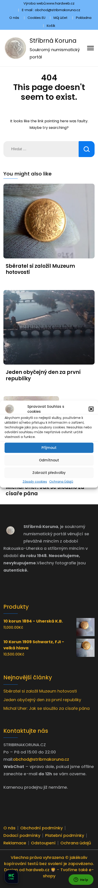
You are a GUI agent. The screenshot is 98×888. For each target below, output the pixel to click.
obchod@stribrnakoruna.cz (41, 759)
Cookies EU (36, 17)
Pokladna (83, 17)
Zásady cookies (35, 481)
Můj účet (60, 17)
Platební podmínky (64, 835)
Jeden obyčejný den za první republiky (43, 375)
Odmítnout (49, 460)
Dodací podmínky (21, 835)
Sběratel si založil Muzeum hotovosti (40, 269)
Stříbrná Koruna (53, 41)
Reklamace (14, 843)
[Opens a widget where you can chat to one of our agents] (80, 880)
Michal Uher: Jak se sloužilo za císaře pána (45, 490)
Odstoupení (43, 843)
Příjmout (49, 447)
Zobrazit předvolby (49, 472)
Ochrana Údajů (61, 481)
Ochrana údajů (75, 843)
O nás (14, 17)
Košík (51, 25)
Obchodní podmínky (41, 828)
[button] (91, 409)
